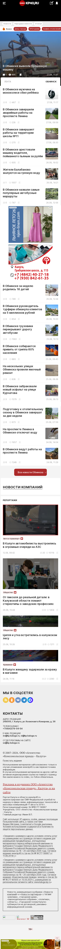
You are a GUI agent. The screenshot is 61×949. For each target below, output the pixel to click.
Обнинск (51, 81)
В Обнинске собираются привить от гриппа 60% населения (19, 350)
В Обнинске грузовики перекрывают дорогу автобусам (18, 329)
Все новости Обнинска (30, 472)
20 (44, 553)
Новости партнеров (31, 894)
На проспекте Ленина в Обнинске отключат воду (20, 431)
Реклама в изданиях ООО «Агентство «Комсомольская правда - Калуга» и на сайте (29, 788)
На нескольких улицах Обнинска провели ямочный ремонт (22, 370)
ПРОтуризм (34, 29)
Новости (7, 24)
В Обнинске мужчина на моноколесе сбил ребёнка (21, 91)
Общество (8, 592)
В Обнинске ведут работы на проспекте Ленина (22, 451)
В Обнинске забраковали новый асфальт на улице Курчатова (20, 390)
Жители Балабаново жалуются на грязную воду (21, 171)
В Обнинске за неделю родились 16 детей (18, 287)
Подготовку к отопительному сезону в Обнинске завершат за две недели (23, 413)
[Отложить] (21, 74)
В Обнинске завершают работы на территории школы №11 (18, 133)
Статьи (38, 24)
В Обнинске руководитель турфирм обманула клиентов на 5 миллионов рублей (22, 309)
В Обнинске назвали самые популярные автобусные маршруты (21, 193)
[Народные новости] (51, 3)
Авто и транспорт (11, 538)
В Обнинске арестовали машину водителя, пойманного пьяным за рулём (23, 153)
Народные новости (23, 24)
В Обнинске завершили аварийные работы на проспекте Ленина (18, 113)
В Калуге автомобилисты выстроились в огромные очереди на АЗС (29, 545)
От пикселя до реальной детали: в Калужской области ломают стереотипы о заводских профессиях (28, 601)
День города (20, 29)
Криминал (7, 664)
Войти (56, 3)
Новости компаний (22, 487)
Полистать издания (12, 760)
